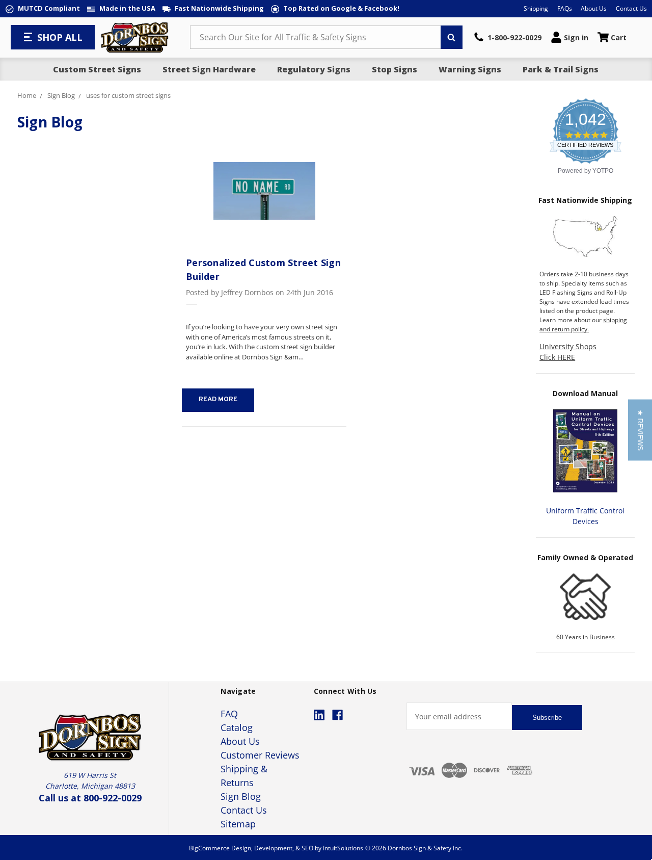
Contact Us (631, 8)
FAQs (564, 8)
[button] (640, 430)
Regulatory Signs (313, 69)
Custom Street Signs (97, 69)
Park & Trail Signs (561, 69)
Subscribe (547, 717)
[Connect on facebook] (337, 715)
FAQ (229, 714)
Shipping (536, 8)
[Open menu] (29, 37)
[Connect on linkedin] (319, 715)
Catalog (237, 727)
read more (218, 400)
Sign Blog (241, 796)
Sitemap (238, 824)
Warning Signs (470, 69)
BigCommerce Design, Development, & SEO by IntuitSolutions (276, 848)
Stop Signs (394, 69)
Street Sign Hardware (209, 69)
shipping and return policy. (583, 324)
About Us (594, 8)
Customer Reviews (260, 755)
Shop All (60, 37)
